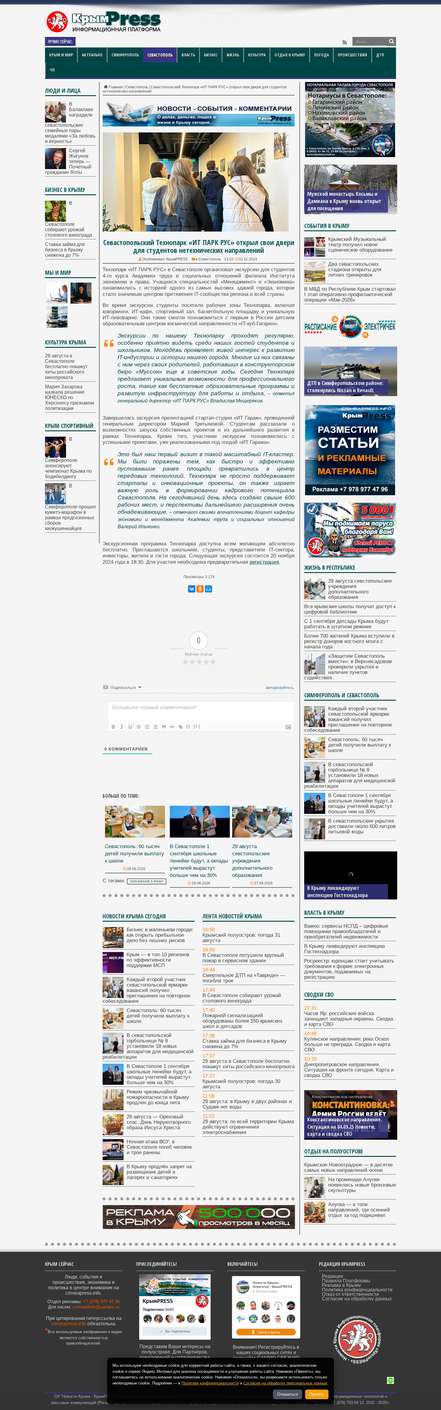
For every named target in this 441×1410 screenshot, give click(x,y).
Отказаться (287, 1394)
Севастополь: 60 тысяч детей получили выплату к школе (134, 854)
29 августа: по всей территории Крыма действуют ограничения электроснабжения (248, 1127)
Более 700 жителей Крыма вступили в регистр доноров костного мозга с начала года (349, 641)
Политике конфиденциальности (210, 1383)
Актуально (92, 55)
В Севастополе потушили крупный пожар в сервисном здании (243, 957)
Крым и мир (61, 55)
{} (188, 726)
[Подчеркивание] (130, 726)
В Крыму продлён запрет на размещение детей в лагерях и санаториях (159, 1172)
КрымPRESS (177, 259)
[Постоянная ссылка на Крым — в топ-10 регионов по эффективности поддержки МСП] (113, 971)
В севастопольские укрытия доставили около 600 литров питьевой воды (362, 826)
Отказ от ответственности (350, 1294)
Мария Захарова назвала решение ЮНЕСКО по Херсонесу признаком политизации (69, 397)
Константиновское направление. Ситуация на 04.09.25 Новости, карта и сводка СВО (344, 1126)
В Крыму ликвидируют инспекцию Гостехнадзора (337, 891)
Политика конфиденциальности (357, 1289)
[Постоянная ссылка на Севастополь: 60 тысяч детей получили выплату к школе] (135, 836)
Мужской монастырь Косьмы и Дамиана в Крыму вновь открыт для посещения (344, 201)
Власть (188, 55)
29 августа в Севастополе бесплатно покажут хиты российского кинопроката (248, 1063)
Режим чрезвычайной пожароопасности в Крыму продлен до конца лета (158, 1097)
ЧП (52, 70)
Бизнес (211, 55)
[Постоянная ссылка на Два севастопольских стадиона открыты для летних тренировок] (314, 281)
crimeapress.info (68, 1323)
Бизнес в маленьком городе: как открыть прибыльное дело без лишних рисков (160, 935)
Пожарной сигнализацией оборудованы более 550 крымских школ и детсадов (242, 1021)
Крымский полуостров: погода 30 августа (241, 1084)
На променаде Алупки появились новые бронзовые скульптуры (362, 1185)
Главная (116, 87)
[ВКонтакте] (191, 589)
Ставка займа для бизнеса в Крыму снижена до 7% (244, 1043)
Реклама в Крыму (341, 1285)
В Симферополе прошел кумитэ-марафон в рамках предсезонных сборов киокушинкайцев (70, 507)
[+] (197, 726)
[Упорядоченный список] (147, 726)
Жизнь (232, 55)
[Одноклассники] (200, 589)
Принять (316, 1394)
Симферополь (125, 55)
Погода (321, 55)
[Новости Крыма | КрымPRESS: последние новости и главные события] (103, 31)
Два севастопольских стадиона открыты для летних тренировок (354, 269)
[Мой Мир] (208, 589)
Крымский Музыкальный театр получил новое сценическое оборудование (360, 244)
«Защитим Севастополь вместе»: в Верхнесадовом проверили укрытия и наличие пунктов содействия (348, 667)
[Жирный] (113, 726)
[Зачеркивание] (138, 726)
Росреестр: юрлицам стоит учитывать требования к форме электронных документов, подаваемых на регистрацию (349, 969)
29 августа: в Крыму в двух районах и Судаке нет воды (247, 1104)
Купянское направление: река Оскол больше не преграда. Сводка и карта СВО (347, 1044)
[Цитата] (164, 726)
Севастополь (159, 55)
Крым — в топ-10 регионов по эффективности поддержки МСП (158, 960)
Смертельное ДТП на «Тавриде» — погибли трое (135, 41)
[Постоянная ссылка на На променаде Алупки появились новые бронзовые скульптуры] (314, 1196)
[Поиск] (391, 41)
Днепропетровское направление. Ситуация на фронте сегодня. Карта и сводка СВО (349, 1070)
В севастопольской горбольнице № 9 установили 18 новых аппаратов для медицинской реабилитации (148, 1046)
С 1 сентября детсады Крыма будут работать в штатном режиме (346, 623)
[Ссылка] (180, 726)
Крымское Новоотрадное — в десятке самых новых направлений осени (348, 1167)
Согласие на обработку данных (357, 1298)
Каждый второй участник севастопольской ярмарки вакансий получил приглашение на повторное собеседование (146, 990)
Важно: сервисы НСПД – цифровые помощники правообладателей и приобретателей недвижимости (346, 931)
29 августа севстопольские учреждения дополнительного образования (252, 861)
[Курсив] (122, 726)
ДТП (380, 55)
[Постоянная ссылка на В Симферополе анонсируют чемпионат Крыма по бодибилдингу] (55, 456)
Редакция (332, 1276)
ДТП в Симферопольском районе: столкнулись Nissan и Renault (345, 386)
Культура (257, 55)
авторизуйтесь (279, 687)
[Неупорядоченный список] (155, 726)
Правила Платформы (346, 1280)
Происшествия (352, 55)
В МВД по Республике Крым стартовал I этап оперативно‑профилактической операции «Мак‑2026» (350, 294)
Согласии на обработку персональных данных (285, 1383)
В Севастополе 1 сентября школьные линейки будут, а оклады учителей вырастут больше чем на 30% (199, 861)
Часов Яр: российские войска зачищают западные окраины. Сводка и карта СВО (348, 1019)
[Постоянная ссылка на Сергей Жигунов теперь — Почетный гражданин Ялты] (55, 167)
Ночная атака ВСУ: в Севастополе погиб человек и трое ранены (159, 1147)
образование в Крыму (147, 881)
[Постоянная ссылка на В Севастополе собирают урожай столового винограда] (55, 220)
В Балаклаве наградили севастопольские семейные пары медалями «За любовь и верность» (70, 123)
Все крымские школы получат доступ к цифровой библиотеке (350, 609)
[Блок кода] (172, 726)
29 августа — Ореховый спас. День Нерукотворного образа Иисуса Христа (158, 1122)
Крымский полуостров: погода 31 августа (241, 937)
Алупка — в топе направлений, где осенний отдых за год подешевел (359, 1210)
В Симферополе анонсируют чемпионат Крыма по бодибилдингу (68, 458)
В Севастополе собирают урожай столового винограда (241, 998)
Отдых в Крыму (289, 55)
